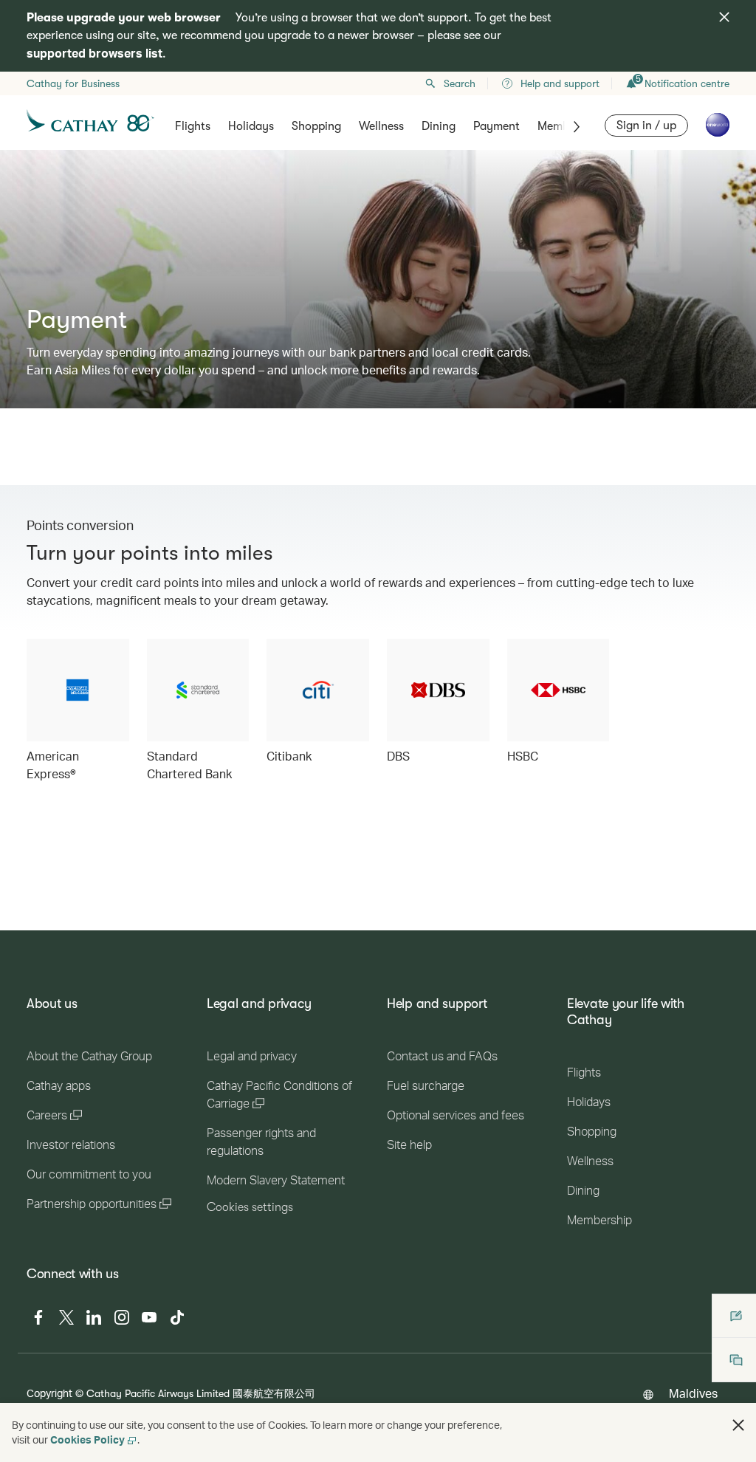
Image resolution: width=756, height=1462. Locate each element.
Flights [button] (192, 126)
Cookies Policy (87, 1439)
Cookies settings (250, 1207)
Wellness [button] (381, 126)
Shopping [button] (316, 126)
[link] (78, 711)
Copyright (49, 1393)
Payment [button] (496, 126)
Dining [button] (439, 126)
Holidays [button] (251, 126)
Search (459, 83)
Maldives (693, 1393)
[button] (738, 1425)
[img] (724, 17)
